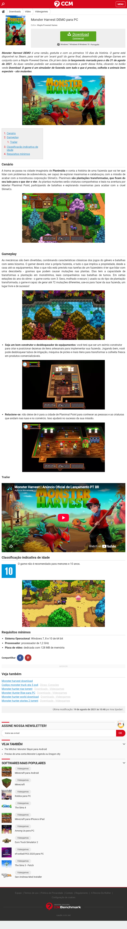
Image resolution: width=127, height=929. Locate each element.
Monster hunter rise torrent (17, 688)
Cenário (11, 133)
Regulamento (81, 893)
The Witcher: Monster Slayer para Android (25, 749)
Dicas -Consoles (49, 684)
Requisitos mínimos (18, 154)
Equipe (18, 893)
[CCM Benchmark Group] (63, 907)
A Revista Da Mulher (101, 893)
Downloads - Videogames (49, 688)
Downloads (15, 11)
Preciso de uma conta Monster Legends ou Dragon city (32, 754)
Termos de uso (31, 893)
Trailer (13, 142)
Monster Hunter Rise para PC (18, 692)
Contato (69, 893)
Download (80, 36)
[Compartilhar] (20, 657)
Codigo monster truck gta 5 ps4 (20, 684)
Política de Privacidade (52, 893)
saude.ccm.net (63, 915)
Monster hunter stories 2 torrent (20, 700)
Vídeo (28, 11)
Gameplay (13, 137)
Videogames (41, 11)
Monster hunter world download (20, 696)
